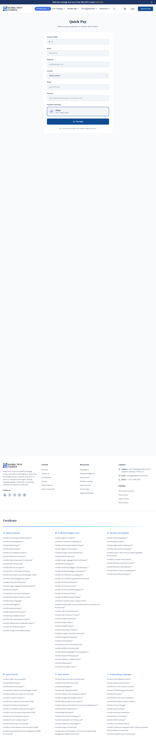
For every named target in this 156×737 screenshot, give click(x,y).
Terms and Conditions (126, 491)
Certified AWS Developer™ (116, 720)
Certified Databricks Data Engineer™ (68, 724)
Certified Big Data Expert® (64, 712)
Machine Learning (86, 481)
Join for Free (145, 9)
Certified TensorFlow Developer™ (119, 574)
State (49, 82)
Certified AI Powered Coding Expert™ (68, 542)
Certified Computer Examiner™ (14, 698)
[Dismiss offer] (151, 2)
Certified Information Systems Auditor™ (17, 597)
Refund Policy (123, 503)
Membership (72, 9)
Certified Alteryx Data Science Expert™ (69, 701)
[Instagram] (24, 495)
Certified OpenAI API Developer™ (67, 656)
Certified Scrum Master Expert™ (14, 627)
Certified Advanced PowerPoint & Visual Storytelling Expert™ (76, 705)
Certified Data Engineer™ (12, 605)
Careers (44, 481)
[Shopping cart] (125, 9)
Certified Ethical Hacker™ (12, 549)
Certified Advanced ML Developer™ (119, 549)
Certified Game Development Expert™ (16, 619)
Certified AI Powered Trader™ (65, 593)
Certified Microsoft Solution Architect (16, 571)
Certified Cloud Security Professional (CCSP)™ (19, 712)
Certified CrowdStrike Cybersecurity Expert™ (19, 709)
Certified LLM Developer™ (64, 641)
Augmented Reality (87, 493)
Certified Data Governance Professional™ (18, 560)
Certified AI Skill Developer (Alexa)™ (68, 597)
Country (50, 71)
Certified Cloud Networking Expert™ (16, 705)
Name (49, 48)
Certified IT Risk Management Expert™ (16, 579)
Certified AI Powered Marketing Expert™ (69, 590)
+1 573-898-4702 (131, 480)
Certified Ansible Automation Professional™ (18, 694)
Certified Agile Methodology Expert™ (120, 545)
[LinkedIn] (5, 495)
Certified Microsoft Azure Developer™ (16, 593)
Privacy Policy (123, 495)
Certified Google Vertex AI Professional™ (70, 633)
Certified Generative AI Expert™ (66, 630)
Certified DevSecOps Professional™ (16, 724)
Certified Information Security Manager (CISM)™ (20, 575)
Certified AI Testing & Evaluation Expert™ (17, 538)
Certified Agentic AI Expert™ (65, 538)
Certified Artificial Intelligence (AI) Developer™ (72, 568)
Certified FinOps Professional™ (66, 727)
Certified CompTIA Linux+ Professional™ (121, 734)
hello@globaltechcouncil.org (134, 476)
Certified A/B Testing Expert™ (13, 542)
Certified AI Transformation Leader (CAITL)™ (71, 601)
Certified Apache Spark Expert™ (66, 709)
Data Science (85, 477)
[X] (15, 495)
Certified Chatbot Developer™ (66, 619)
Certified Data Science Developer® (67, 716)
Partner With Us (47, 485)
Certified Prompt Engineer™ (65, 564)
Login (132, 9)
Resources (104, 9)
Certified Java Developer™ (12, 608)
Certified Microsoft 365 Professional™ (69, 645)
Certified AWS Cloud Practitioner (66, 611)
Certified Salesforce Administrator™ (68, 659)
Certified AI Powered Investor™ (66, 582)
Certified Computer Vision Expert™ (119, 559)
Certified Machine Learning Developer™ (121, 563)
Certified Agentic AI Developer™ (66, 549)
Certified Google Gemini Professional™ (69, 553)
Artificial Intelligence (87, 474)
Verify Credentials (47, 489)
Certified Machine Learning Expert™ (119, 567)
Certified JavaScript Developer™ (14, 612)
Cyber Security (85, 485)
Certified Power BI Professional (14, 582)
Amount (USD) (52, 37)
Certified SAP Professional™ (13, 564)
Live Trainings (57, 9)
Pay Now (79, 121)
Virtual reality (84, 489)
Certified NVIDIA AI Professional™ (67, 648)
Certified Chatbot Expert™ (64, 622)
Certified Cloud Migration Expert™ (15, 553)
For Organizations (88, 9)
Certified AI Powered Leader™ (66, 586)
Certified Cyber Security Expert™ (14, 679)
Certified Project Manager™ (13, 601)
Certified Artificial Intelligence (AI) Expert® (70, 571)
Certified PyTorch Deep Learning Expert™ (121, 570)
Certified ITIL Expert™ (11, 590)
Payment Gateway (54, 105)
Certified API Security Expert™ (13, 568)
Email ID (50, 60)
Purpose (50, 93)
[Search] (114, 9)
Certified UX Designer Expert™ (66, 667)
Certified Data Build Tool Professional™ (69, 720)
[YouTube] (19, 495)
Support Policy (123, 499)
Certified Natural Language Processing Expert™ (72, 652)
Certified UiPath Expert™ (63, 663)
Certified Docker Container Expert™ (16, 720)
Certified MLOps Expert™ (12, 545)
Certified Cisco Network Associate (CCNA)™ (18, 701)
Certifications (42, 9)
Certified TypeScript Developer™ (15, 556)
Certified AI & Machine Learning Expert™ (69, 575)
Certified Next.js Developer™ (117, 716)
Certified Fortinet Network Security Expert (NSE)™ (21, 727)
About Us (44, 470)
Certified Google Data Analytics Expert (17, 631)
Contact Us (45, 474)
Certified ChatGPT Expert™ (64, 626)
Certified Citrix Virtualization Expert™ (16, 716)
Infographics (84, 470)
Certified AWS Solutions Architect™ (67, 615)
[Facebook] (10, 495)
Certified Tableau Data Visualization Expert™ (19, 623)
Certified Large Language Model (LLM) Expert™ (19, 586)
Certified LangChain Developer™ (66, 637)
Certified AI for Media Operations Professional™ (72, 579)
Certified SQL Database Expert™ (14, 616)
